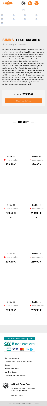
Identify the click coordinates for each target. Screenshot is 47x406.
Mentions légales (11, 372)
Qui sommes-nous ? (12, 358)
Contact (7, 365)
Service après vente (12, 368)
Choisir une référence (23, 101)
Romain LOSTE (25, 403)
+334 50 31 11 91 (17, 395)
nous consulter (12, 160)
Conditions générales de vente (15, 375)
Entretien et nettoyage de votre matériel (18, 361)
